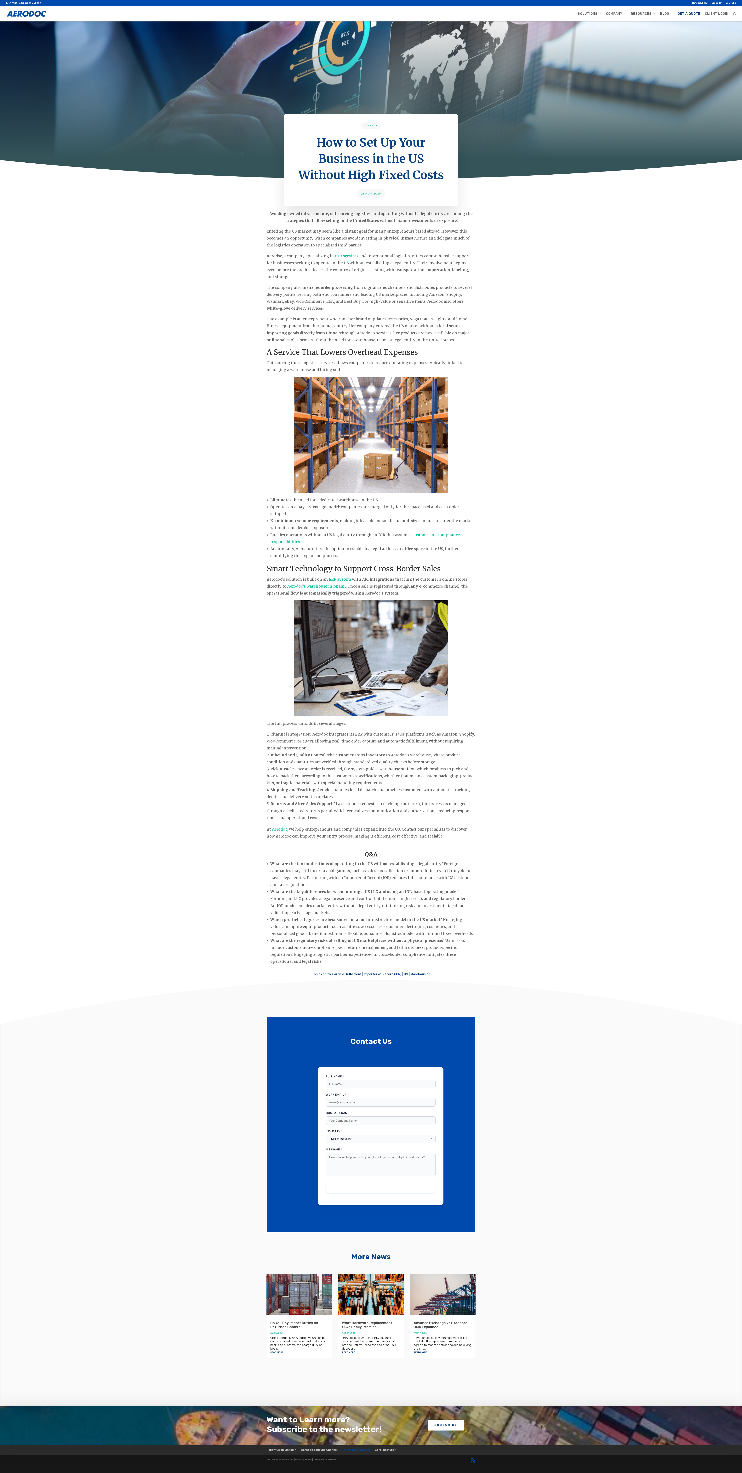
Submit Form (380, 1188)
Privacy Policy (303, 1459)
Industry (333, 1131)
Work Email (335, 1094)
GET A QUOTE (689, 13)
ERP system (340, 579)
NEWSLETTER (700, 3)
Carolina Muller (385, 1450)
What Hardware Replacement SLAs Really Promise (367, 1325)
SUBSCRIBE (445, 1425)
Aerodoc (279, 829)
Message (333, 1149)
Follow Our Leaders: (356, 1450)
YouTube (731, 3)
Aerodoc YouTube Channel (319, 1450)
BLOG (664, 13)
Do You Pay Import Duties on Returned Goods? (294, 1325)
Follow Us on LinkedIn (281, 1450)
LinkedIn (717, 3)
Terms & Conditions (324, 1459)
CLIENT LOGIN (716, 13)
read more (276, 1352)
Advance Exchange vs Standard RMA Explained (440, 1325)
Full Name (334, 1076)
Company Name (338, 1113)
